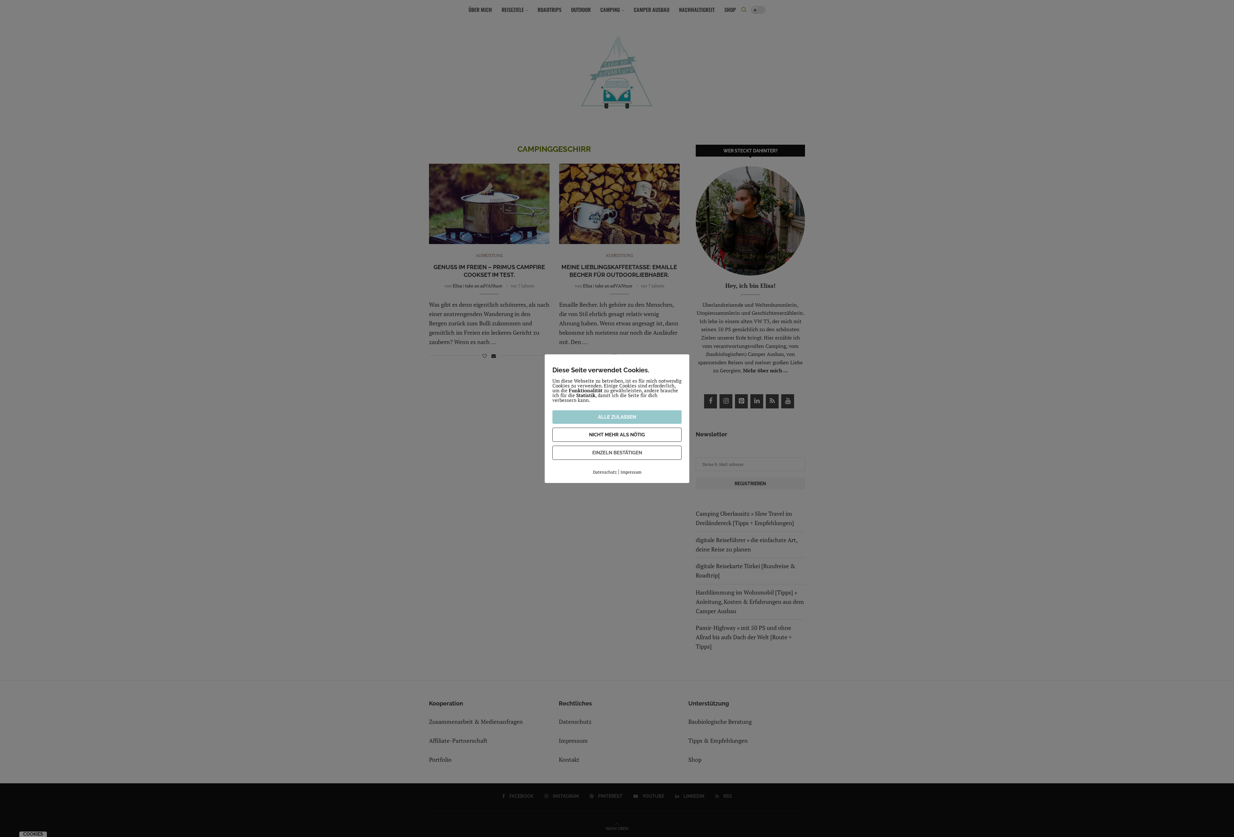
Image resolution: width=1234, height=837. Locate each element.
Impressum (631, 472)
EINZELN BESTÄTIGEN (617, 453)
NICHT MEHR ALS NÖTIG (617, 435)
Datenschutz (605, 472)
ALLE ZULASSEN (617, 417)
